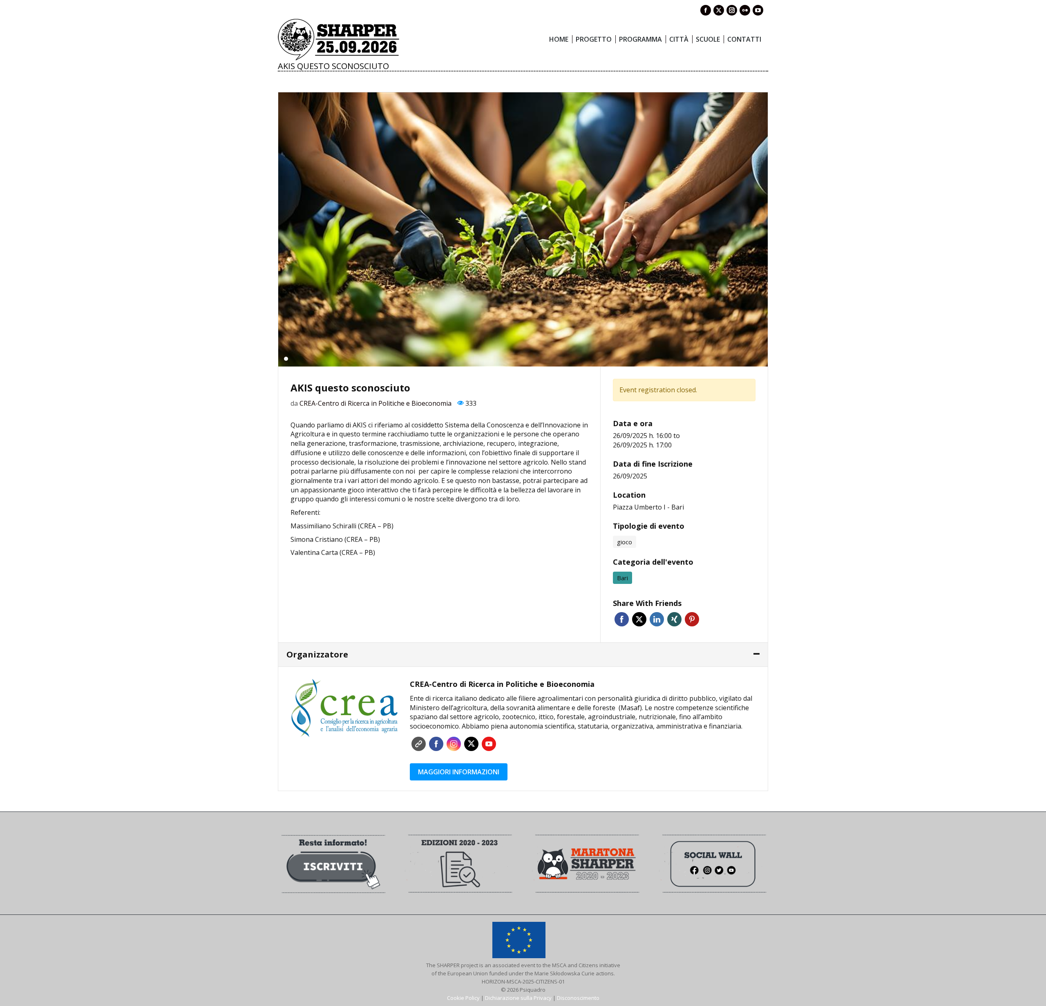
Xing (674, 619)
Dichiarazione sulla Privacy (518, 998)
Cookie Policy (463, 998)
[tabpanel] (523, 229)
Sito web (418, 744)
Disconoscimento (578, 998)
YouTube (489, 744)
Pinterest (692, 619)
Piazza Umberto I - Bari (648, 507)
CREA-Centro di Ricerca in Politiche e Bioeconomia (375, 403)
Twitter (639, 619)
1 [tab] (286, 359)
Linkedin (657, 619)
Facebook (622, 619)
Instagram (454, 744)
